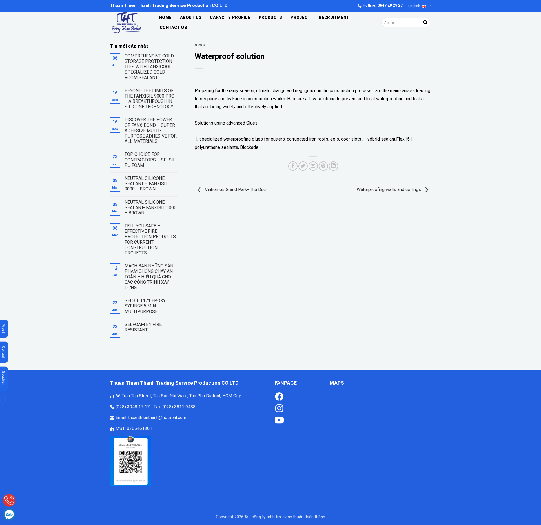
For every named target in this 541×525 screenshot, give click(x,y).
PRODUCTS (270, 17)
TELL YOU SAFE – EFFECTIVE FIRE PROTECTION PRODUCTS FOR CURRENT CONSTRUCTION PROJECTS (150, 239)
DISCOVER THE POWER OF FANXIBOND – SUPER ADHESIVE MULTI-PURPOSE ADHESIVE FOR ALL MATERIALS (151, 130)
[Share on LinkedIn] (333, 166)
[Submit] (425, 23)
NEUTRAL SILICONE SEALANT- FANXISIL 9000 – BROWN (150, 208)
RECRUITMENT (334, 17)
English (414, 6)
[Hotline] (9, 500)
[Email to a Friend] (313, 166)
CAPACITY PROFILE (230, 17)
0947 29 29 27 (390, 5)
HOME (165, 17)
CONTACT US (173, 27)
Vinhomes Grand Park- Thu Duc (235, 189)
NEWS (200, 45)
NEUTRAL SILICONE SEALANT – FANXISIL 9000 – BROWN (146, 184)
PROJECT (300, 17)
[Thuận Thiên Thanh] (128, 23)
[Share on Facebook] (293, 166)
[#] (279, 408)
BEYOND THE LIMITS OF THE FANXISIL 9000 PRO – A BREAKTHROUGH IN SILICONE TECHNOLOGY (149, 99)
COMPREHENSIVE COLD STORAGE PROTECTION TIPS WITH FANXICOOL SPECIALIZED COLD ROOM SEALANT (149, 66)
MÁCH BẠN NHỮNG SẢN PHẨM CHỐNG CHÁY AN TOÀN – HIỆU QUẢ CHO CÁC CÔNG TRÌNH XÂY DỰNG (149, 276)
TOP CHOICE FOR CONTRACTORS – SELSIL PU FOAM (150, 160)
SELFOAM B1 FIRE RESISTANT (143, 327)
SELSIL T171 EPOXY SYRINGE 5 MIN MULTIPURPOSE (145, 306)
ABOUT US (190, 17)
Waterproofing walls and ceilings (389, 189)
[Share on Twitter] (303, 166)
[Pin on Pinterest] (323, 166)
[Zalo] (9, 514)
